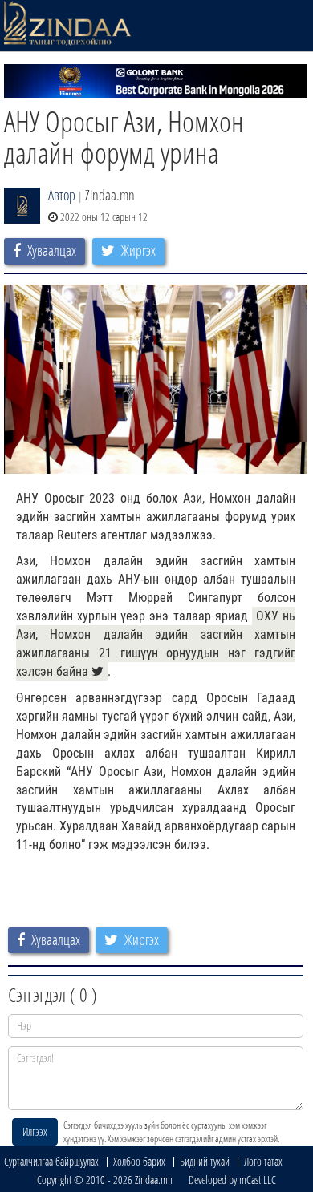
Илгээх (34, 1131)
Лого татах (263, 1161)
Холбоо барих (139, 1161)
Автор (61, 194)
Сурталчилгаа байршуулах (51, 1161)
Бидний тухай (205, 1161)
